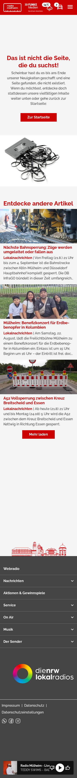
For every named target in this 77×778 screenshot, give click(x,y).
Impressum (11, 705)
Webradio (11, 569)
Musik (8, 629)
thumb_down (52, 767)
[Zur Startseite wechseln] (12, 8)
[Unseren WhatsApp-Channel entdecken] (4, 720)
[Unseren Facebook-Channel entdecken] (11, 720)
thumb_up (67, 767)
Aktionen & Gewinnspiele (24, 593)
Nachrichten (13, 581)
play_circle (60, 768)
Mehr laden (38, 434)
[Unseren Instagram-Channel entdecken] (18, 720)
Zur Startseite (38, 117)
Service (9, 605)
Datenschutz (34, 705)
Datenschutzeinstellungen (23, 712)
